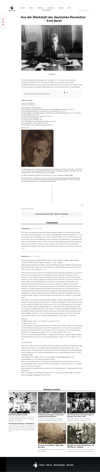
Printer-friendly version (27, 208)
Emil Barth (64, 214)
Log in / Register (46, 10)
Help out (49, 465)
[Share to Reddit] (67, 92)
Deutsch (57, 214)
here (71, 175)
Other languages (59, 465)
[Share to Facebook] (65, 92)
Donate (41, 465)
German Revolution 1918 (44, 214)
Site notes (70, 465)
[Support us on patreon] (3, 22)
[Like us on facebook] (3, 24)
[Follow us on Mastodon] (3, 19)
